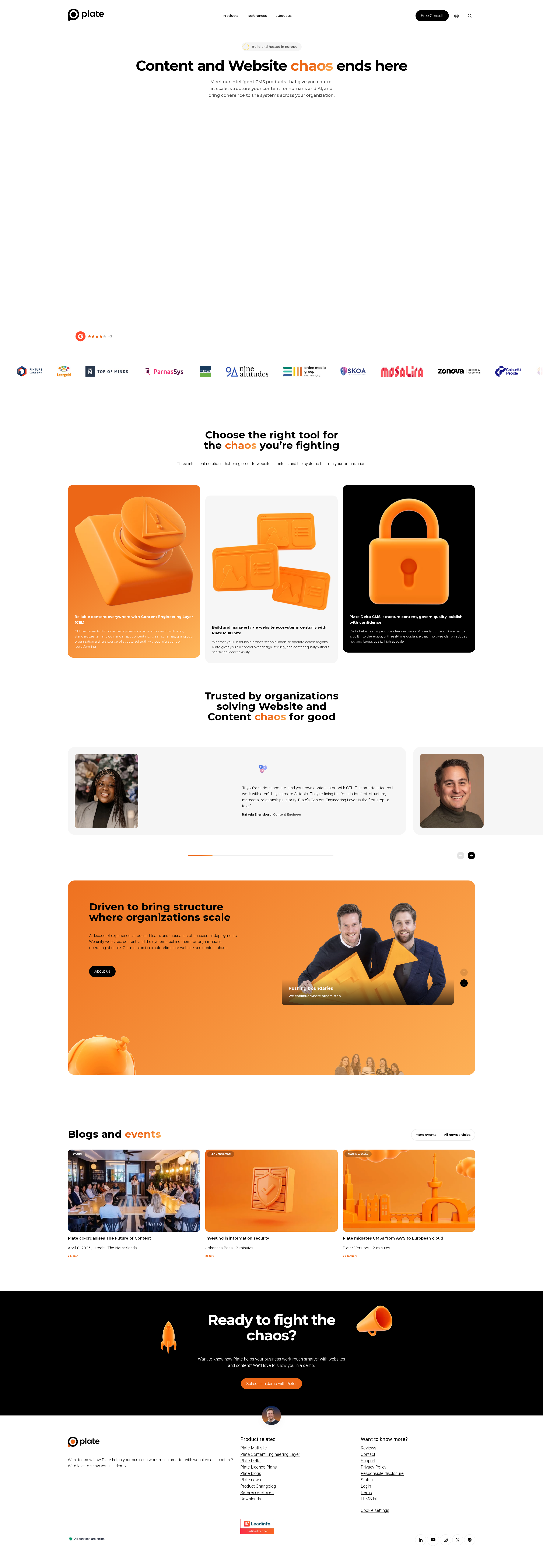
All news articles (457, 1135)
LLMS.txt (369, 1498)
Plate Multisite (253, 1447)
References (257, 16)
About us (284, 16)
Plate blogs (250, 1473)
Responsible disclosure (382, 1473)
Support (368, 1460)
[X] (457, 1539)
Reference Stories (257, 1492)
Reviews (368, 1447)
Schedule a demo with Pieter (271, 1383)
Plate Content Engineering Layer (270, 1454)
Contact (368, 1454)
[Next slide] (471, 855)
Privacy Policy (373, 1467)
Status (367, 1479)
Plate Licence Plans (258, 1467)
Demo (366, 1492)
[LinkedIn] (420, 1539)
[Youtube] (433, 1540)
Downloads (250, 1498)
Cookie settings (375, 1510)
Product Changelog (258, 1486)
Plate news (250, 1479)
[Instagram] (445, 1539)
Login (366, 1486)
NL (453, 23)
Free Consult (432, 15)
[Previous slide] (460, 855)
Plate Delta (250, 1460)
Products (230, 16)
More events (426, 1135)
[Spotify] (469, 1539)
